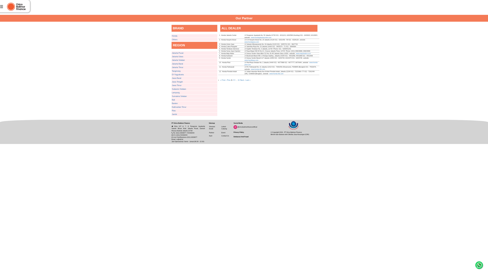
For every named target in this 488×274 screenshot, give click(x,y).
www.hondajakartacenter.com (261, 37)
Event (223, 133)
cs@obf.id (179, 139)
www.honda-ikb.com (258, 69)
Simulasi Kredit (212, 128)
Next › (242, 80)
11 (239, 80)
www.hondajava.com (252, 42)
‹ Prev (228, 80)
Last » (248, 80)
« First (222, 80)
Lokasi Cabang (224, 128)
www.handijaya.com (251, 60)
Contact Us (225, 136)
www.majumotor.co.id (303, 53)
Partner (211, 133)
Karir (210, 136)
